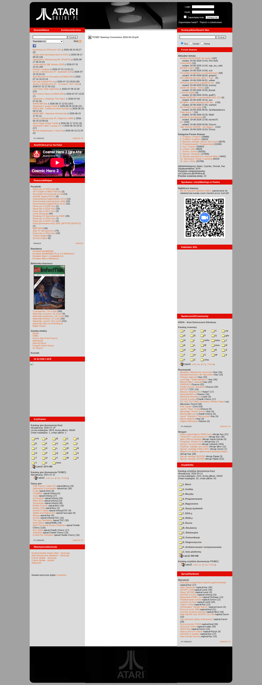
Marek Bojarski (187, 418)
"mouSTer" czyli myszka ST (194, 436)
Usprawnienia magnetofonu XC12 (49, 199)
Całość (41, 478)
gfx (227, 335)
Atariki (36, 333)
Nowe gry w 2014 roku (44, 233)
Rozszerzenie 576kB (190, 624)
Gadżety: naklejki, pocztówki (194, 446)
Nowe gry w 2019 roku (44, 208)
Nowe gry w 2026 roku (44, 189)
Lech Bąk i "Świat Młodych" (193, 379)
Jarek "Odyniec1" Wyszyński (194, 416)
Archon (36, 518)
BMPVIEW (38, 228)
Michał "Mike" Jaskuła (191, 382)
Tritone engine (40, 235)
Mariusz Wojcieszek (190, 392)
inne (58, 462)
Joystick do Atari (188, 602)
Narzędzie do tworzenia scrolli (48, 194)
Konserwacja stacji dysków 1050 (49, 201)
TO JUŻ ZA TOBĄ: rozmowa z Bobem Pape (202, 401)
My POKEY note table (191, 107)
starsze (79, 243)
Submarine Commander (44, 488)
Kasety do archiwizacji (191, 117)
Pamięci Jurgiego (41, 69)
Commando (38, 498)
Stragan (182, 432)
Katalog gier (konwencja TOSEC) (48, 472)
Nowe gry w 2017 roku (44, 211)
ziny (206, 359)
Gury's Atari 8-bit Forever (45, 338)
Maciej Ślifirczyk (188, 414)
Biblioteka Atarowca (41, 263)
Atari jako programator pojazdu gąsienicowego (203, 582)
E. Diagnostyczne (192, 542)
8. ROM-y (187, 518)
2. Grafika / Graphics (190, 139)
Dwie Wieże (38, 523)
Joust (35, 496)
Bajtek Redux (39, 326)
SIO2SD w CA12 (188, 594)
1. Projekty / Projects (190, 136)
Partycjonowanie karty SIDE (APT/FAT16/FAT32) (57, 223)
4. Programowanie (192, 499)
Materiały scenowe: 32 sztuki (47, 313)
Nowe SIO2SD (187, 592)
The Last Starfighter (42, 520)
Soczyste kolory (188, 626)
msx (217, 345)
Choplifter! (38, 493)
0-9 (37, 438)
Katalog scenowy (187, 327)
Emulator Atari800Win (43, 251)
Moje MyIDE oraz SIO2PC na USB (197, 614)
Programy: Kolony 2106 (191, 441)
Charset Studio (187, 92)
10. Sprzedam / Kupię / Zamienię (196, 159)
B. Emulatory (189, 528)
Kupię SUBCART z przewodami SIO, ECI (200, 97)
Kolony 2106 (39, 508)
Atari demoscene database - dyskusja (50, 555)
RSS (76, 41)
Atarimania (38, 340)
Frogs (36, 491)
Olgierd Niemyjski (189, 421)
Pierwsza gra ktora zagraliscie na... (197, 83)
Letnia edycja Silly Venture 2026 (48, 64)
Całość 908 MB (191, 556)
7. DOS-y (187, 513)
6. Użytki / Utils (187, 149)
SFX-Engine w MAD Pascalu (47, 191)
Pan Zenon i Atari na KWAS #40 (48, 94)
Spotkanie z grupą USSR (45, 106)
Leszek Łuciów (187, 399)
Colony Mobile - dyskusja (44, 558)
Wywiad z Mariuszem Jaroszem (196, 372)
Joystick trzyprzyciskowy (193, 612)
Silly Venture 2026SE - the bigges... (197, 127)
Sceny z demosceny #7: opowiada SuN (52, 72)
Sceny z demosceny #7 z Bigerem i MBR (53, 118)
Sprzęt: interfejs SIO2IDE (192, 456)
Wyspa (36, 515)
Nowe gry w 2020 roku (44, 206)
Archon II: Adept (41, 510)
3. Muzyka (187, 494)
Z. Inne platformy (191, 552)
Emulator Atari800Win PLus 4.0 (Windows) (53, 253)
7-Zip (58, 478)
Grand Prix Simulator (43, 535)
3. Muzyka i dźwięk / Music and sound (199, 141)
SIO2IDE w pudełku (190, 634)
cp (226, 330)
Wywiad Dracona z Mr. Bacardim (196, 374)
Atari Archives (39, 343)
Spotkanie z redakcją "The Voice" (49, 98)
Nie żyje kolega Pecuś (44, 81)
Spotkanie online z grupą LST (47, 125)
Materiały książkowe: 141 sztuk (48, 316)
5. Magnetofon (190, 504)
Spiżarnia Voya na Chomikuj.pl (47, 323)
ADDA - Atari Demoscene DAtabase (197, 322)
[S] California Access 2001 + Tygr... (197, 78)
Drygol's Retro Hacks (43, 345)
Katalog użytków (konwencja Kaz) (196, 471)
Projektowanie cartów (190, 599)
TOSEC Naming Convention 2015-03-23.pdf (115, 37)
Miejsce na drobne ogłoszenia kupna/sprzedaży (204, 451)
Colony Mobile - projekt (43, 560)
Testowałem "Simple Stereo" (194, 607)
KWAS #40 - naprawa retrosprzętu (50, 113)
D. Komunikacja (191, 537)
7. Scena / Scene (188, 151)
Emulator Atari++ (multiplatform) (48, 256)
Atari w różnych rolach (191, 631)
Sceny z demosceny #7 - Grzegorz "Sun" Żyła (56, 84)
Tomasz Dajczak (188, 377)
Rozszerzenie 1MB (189, 609)
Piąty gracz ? (186, 112)
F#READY (185, 384)
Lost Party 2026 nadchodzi (46, 89)
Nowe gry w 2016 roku (44, 218)
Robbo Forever (40, 505)
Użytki (196, 44)
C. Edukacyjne (190, 532)
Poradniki (36, 186)
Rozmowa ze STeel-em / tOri (47, 49)
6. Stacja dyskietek (192, 508)
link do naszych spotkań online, (195, 190)
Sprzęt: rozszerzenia (190, 444)
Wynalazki (183, 580)
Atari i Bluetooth (187, 587)
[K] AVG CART (187, 68)
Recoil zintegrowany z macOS (48, 130)
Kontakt (35, 353)
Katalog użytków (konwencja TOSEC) (198, 561)
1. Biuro (186, 484)
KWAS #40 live (40, 103)
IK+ (181, 122)
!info (206, 340)
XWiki (35, 336)
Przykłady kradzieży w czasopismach (199, 73)
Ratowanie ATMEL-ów (191, 597)
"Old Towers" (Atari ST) (44, 486)
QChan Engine (40, 238)
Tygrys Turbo (187, 604)
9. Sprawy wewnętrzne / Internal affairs (199, 156)
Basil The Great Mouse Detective (49, 525)
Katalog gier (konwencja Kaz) (46, 425)
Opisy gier (36, 483)
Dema (207, 44)
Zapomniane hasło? (188, 22)
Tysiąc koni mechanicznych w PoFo (51, 54)
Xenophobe (38, 503)
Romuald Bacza (188, 394)
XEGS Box (185, 629)
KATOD (184, 389)
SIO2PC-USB (187, 590)
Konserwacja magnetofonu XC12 (49, 204)
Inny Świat (38, 530)
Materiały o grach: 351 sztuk (47, 321)
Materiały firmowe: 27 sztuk (46, 318)
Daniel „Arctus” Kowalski (192, 387)
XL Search (38, 348)
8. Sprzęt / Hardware (190, 154)
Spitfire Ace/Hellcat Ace (44, 513)
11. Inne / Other (187, 161)
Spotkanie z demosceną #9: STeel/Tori (52, 59)
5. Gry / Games (188, 146)
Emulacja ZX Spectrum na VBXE (49, 216)
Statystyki (36, 563)
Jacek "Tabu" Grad (189, 409)
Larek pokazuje (40, 213)
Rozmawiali (184, 369)
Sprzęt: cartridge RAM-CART (194, 449)
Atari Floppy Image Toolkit (46, 123)
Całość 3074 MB (43, 466)
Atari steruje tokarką (190, 636)
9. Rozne (187, 523)
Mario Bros (38, 500)
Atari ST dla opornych (43, 230)
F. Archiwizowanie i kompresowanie (201, 547)
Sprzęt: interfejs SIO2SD (192, 459)
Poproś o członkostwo (211, 22)
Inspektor (37, 532)
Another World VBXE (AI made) (195, 58)
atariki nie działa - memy (192, 87)
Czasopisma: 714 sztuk (44, 311)
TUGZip (64, 478)
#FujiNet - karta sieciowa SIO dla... (197, 102)
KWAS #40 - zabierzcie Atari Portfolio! (51, 108)
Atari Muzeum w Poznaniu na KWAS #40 (53, 76)
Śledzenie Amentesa (190, 396)
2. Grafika (187, 489)
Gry (186, 44)
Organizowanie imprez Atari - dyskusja (51, 553)
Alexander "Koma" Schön (192, 411)
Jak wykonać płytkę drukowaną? (196, 619)
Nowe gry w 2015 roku (44, 221)
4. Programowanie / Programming (196, 144)
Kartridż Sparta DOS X (44, 196)
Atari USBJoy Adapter (191, 439)
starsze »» (78, 138)
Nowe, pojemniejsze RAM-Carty (196, 434)
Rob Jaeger (186, 406)
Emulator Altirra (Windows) (46, 258)
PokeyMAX (185, 63)
